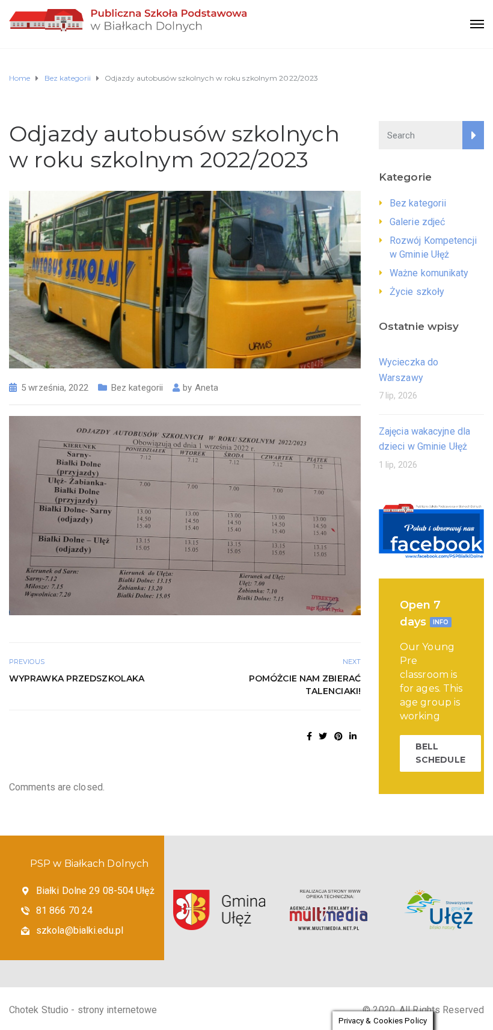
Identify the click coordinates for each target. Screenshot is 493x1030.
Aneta (207, 387)
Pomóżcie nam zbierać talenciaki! (305, 684)
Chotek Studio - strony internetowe (83, 1010)
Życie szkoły (417, 291)
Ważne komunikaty (429, 273)
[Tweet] (323, 736)
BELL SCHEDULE (440, 753)
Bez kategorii (137, 387)
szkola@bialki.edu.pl (79, 930)
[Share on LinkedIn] (353, 736)
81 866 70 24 (64, 910)
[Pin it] (338, 736)
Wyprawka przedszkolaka (76, 678)
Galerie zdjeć (417, 222)
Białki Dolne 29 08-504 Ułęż (95, 890)
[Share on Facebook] (309, 736)
